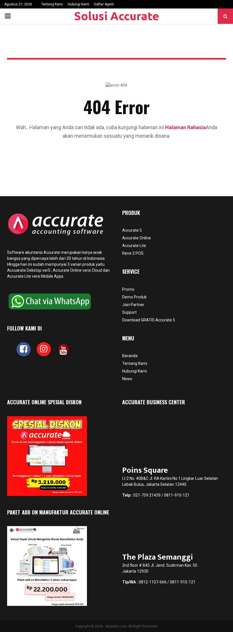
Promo (128, 289)
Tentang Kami (52, 4)
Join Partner (133, 304)
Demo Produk (134, 297)
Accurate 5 (132, 230)
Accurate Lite (134, 245)
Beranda (130, 355)
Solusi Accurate (116, 16)
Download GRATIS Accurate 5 (148, 320)
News (127, 378)
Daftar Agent (104, 4)
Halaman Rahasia (185, 127)
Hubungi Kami (78, 4)
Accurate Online (67, 270)
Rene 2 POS (132, 253)
